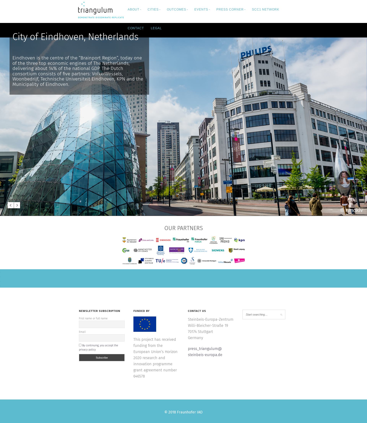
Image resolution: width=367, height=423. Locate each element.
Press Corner (230, 9)
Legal (156, 28)
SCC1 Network (265, 9)
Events (201, 9)
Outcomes (176, 9)
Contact (136, 28)
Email (82, 332)
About (133, 9)
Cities (153, 9)
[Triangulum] (100, 10)
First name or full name (93, 318)
